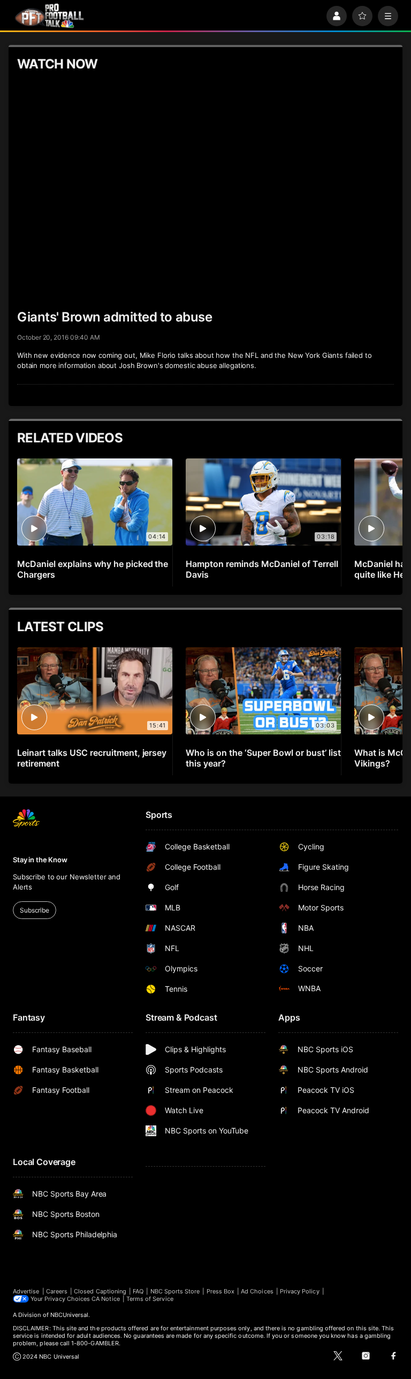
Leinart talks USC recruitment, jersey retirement (91, 758)
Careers (56, 1291)
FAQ (138, 1291)
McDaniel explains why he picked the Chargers (92, 569)
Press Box (221, 1291)
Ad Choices (257, 1291)
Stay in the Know (40, 859)
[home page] (49, 16)
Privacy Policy (299, 1291)
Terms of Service (149, 1299)
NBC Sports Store (175, 1291)
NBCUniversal (69, 1315)
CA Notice (106, 1299)
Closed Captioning (100, 1291)
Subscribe (34, 910)
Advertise (26, 1291)
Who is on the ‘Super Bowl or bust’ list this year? (263, 758)
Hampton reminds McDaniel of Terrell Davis (262, 569)
